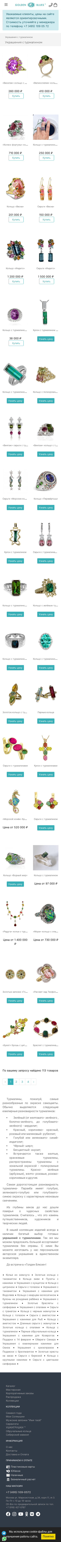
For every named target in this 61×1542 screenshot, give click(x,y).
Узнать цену (46, 339)
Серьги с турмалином (46, 819)
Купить (16, 95)
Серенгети (12, 1423)
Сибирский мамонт (17, 1434)
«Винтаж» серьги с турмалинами (20, 445)
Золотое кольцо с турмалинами (20, 712)
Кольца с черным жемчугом (38, 1311)
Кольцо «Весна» (15, 206)
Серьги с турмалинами (15, 765)
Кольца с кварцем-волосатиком (36, 1295)
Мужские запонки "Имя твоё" (24, 1420)
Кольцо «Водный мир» (15, 875)
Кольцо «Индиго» (15, 268)
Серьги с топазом (29, 1287)
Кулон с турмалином (15, 552)
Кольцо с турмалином (46, 875)
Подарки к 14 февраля (17, 1339)
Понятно (48, 1536)
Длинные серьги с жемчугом (38, 1323)
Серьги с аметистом (42, 1315)
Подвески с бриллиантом (18, 1351)
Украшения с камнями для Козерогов (28, 1335)
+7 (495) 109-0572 (18, 1492)
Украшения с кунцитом (30, 1282)
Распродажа (13, 1396)
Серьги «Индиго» (45, 268)
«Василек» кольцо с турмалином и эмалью (26, 83)
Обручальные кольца (18, 1431)
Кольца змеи (31, 1278)
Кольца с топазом (14, 1315)
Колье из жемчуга (17, 1274)
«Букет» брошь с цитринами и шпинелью (25, 1045)
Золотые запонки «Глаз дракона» (20, 992)
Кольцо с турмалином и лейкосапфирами (25, 605)
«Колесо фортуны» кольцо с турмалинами (25, 144)
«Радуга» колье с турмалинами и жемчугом (26, 931)
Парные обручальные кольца (38, 1331)
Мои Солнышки (15, 1416)
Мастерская (13, 1389)
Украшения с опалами (33, 1307)
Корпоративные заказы (20, 1393)
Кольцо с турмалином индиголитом (22, 659)
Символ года (14, 1412)
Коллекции (12, 1400)
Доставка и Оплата (17, 1454)
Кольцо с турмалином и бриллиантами (24, 330)
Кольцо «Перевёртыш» (46, 498)
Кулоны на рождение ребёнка (21, 1299)
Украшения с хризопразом (36, 1347)
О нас (9, 1446)
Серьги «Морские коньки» (17, 498)
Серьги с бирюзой (30, 1355)
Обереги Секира (45, 1339)
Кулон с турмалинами (45, 765)
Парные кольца (46, 712)
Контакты (11, 1450)
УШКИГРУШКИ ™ (16, 1427)
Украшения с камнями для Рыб (23, 1319)
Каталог (10, 1386)
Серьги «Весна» (45, 206)
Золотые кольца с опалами (21, 1327)
